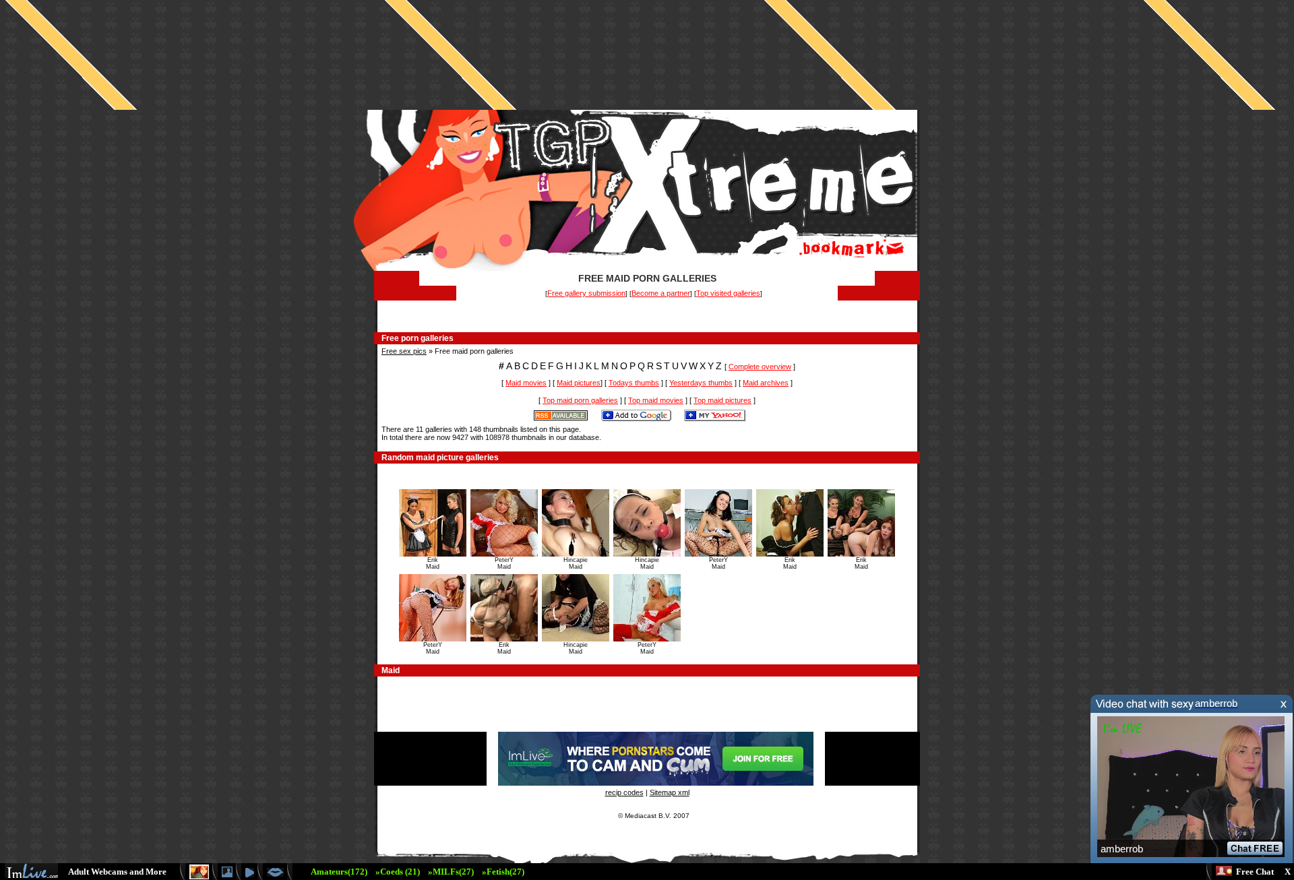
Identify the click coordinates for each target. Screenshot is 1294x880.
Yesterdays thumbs (701, 383)
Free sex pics (404, 351)
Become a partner (660, 293)
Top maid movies (655, 400)
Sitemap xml (669, 792)
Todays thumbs (634, 383)
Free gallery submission (586, 293)
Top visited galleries (728, 293)
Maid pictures (578, 383)
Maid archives (766, 383)
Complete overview (760, 367)
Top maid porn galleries (580, 400)
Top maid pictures (722, 400)
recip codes (624, 792)
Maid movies (526, 383)
